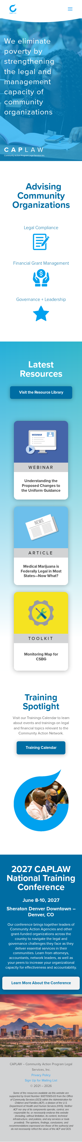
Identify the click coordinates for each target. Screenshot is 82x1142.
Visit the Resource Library (41, 392)
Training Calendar (41, 747)
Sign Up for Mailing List (41, 1080)
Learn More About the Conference (41, 983)
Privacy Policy (41, 1075)
